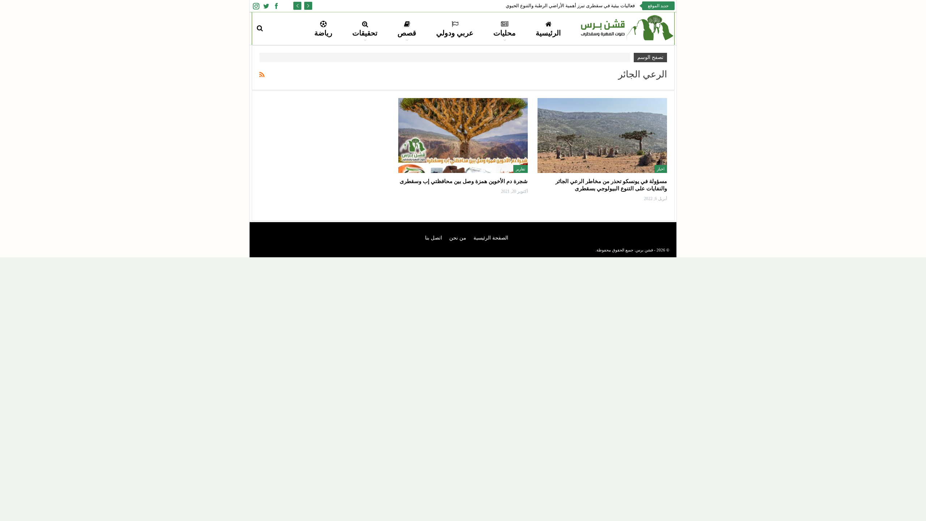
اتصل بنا (433, 238)
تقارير (520, 169)
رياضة (323, 33)
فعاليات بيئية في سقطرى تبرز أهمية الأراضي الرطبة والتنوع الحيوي (570, 5)
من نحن (457, 238)
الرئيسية (548, 33)
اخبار (660, 169)
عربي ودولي (454, 33)
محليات (504, 33)
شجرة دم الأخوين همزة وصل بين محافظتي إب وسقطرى (464, 181)
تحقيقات (365, 33)
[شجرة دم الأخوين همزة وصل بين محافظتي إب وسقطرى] (463, 135)
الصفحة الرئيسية (490, 238)
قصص (407, 33)
